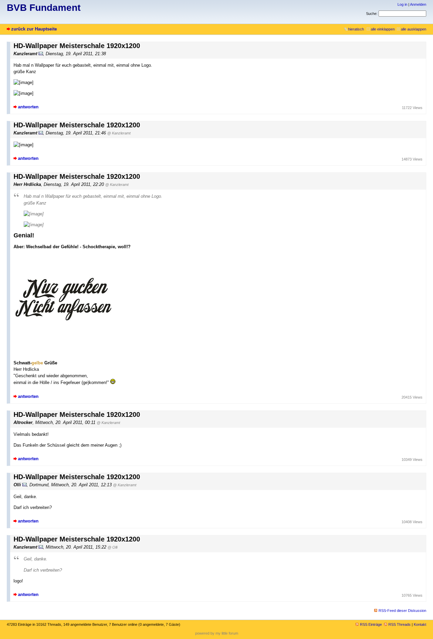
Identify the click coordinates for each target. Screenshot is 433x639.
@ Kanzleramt (119, 133)
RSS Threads (399, 624)
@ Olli (112, 547)
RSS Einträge (371, 624)
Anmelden (418, 4)
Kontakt (420, 624)
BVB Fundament (44, 7)
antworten (28, 106)
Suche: (372, 14)
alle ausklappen (413, 29)
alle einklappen (383, 29)
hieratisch (356, 29)
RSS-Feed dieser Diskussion (402, 611)
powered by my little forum (216, 633)
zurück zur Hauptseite (34, 28)
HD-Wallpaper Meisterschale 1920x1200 (77, 45)
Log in (402, 4)
